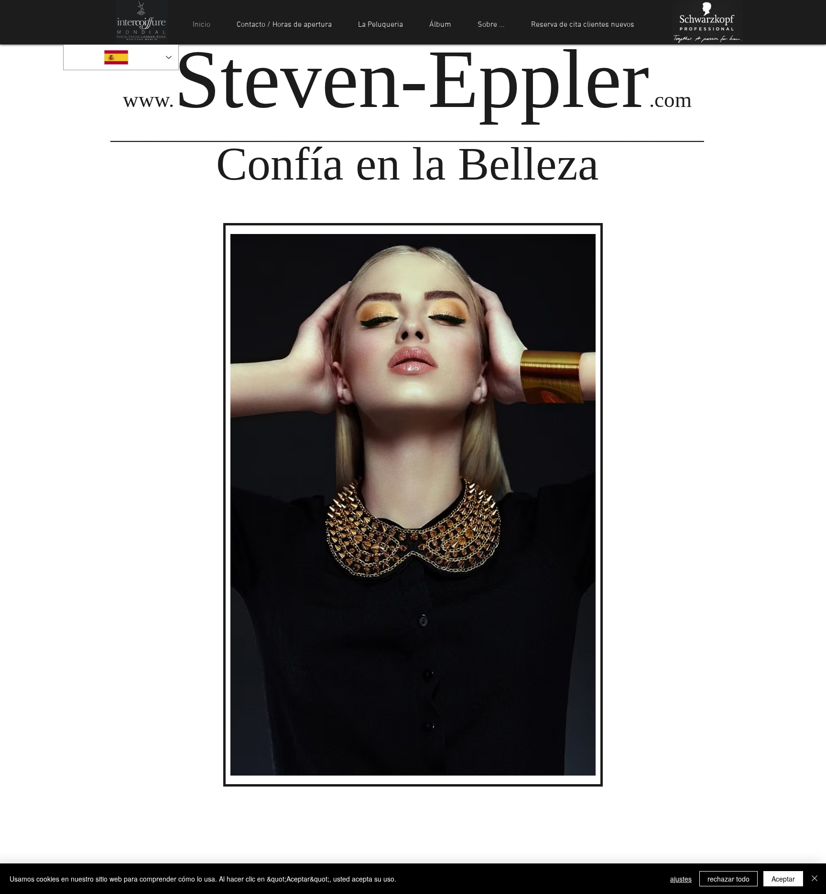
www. (407, 100)
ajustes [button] (681, 878)
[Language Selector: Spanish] (121, 57)
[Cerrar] (814, 878)
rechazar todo (728, 878)
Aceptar (783, 878)
